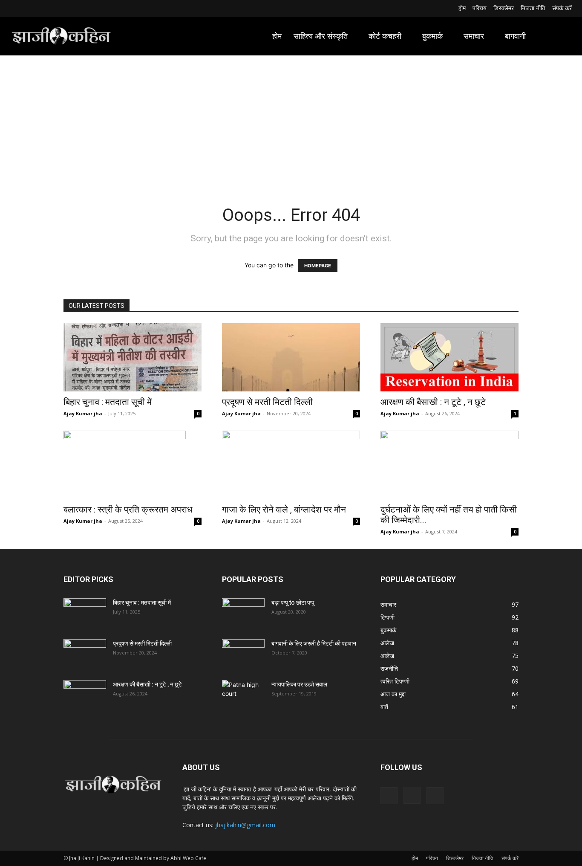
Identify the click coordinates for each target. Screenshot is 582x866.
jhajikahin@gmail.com (245, 825)
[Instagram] (26, 8)
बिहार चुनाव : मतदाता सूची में (107, 402)
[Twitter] (36, 8)
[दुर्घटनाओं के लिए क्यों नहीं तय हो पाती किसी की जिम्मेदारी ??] (449, 465)
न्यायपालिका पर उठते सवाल (299, 684)
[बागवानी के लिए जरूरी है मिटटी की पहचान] (243, 654)
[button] (561, 36)
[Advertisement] (291, 119)
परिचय (432, 858)
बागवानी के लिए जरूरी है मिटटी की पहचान (313, 643)
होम (415, 858)
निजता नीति (482, 858)
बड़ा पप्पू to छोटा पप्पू (292, 602)
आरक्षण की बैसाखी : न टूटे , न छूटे (433, 402)
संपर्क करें (510, 858)
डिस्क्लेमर (455, 858)
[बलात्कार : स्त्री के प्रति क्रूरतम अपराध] (132, 465)
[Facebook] (15, 8)
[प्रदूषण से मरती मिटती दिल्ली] (291, 357)
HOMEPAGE (317, 266)
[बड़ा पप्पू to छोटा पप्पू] (243, 613)
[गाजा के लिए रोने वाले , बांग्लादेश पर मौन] (291, 465)
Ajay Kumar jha (82, 413)
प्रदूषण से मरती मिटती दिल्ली (267, 402)
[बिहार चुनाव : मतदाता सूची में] (132, 357)
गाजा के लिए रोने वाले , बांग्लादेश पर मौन (284, 509)
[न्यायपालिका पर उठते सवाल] (243, 695)
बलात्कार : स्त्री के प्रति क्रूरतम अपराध (127, 509)
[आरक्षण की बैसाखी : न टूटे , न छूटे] (449, 357)
